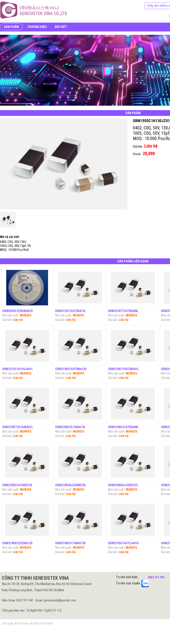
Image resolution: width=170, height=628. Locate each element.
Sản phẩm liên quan (133, 261)
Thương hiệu (37, 27)
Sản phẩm (11, 27)
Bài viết (61, 27)
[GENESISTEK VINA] (8, 10)
